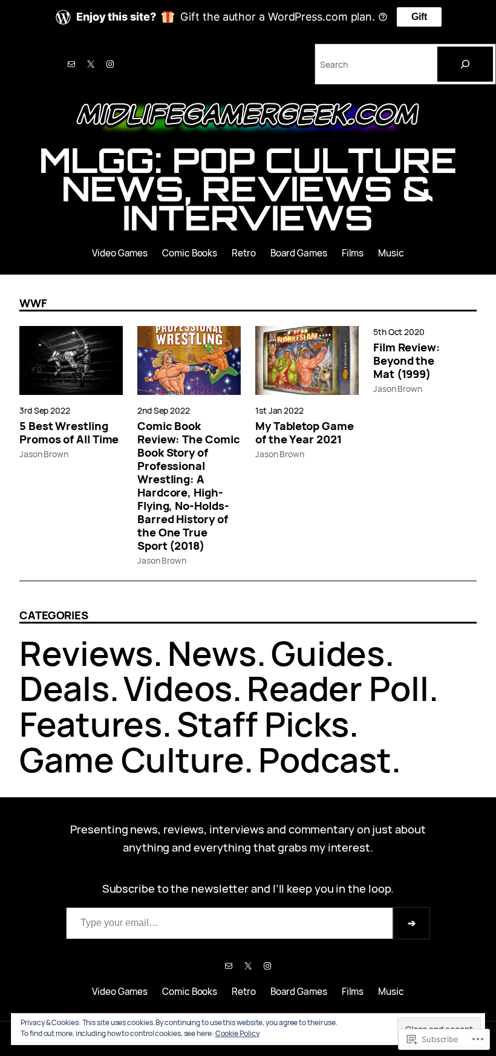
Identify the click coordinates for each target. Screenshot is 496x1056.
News (212, 653)
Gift (419, 16)
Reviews (86, 653)
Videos (177, 688)
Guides (328, 653)
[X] (91, 64)
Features (90, 723)
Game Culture (131, 759)
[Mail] (71, 64)
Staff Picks (263, 723)
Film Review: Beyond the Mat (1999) (406, 360)
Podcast (324, 759)
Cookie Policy (237, 1033)
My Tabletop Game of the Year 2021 (304, 432)
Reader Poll (338, 688)
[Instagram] (110, 64)
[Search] (465, 64)
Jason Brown (43, 454)
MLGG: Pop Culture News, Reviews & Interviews (247, 189)
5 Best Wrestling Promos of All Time (69, 432)
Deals (64, 688)
